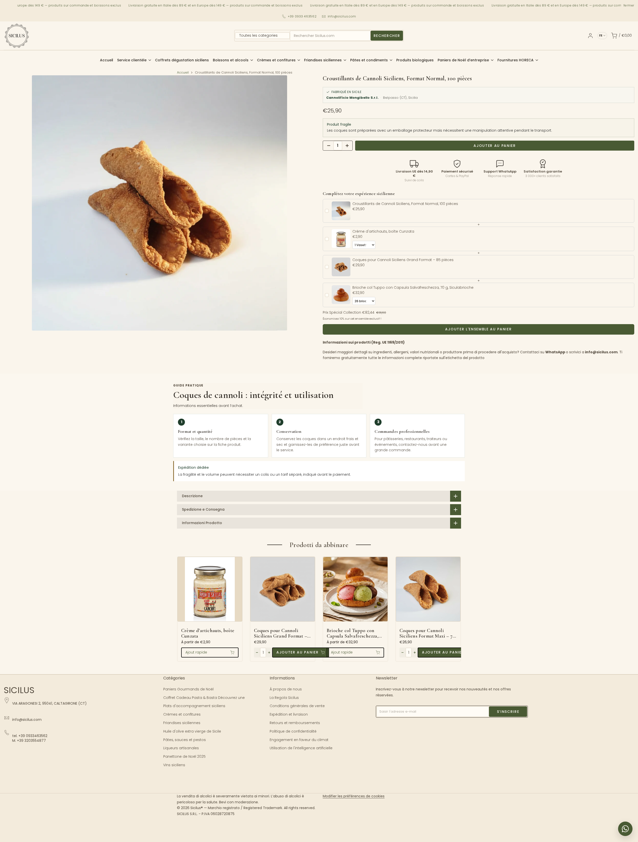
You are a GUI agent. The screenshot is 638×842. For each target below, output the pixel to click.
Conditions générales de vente (297, 705)
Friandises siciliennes (181, 722)
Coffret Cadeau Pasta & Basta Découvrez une (204, 697)
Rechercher (387, 35)
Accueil (183, 72)
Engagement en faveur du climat (299, 739)
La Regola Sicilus (284, 697)
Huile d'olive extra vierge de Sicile (192, 731)
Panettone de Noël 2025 (184, 756)
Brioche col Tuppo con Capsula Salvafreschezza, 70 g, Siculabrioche (352, 633)
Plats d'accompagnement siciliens (194, 705)
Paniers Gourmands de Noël (188, 689)
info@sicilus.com (342, 16)
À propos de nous (286, 689)
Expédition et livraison (289, 714)
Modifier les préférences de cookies (354, 796)
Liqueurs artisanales (181, 748)
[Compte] (590, 36)
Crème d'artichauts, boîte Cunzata (207, 633)
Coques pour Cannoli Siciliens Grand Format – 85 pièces (280, 633)
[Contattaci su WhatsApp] (625, 829)
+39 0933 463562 (302, 16)
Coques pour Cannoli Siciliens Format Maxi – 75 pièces (427, 633)
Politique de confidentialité (293, 731)
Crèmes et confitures (182, 714)
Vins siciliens (174, 764)
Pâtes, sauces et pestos (184, 739)
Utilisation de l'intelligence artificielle (301, 748)
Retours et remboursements (295, 722)
